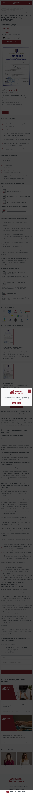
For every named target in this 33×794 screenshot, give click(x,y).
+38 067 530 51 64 (18, 792)
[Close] (29, 391)
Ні (19, 403)
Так (14, 403)
